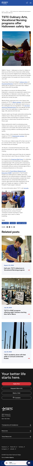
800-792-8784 (6, 418)
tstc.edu (26, 188)
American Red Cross (17, 159)
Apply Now (16, 384)
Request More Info (16, 388)
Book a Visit (16, 393)
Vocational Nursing (7, 84)
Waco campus (17, 102)
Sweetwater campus (18, 136)
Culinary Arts (23, 82)
